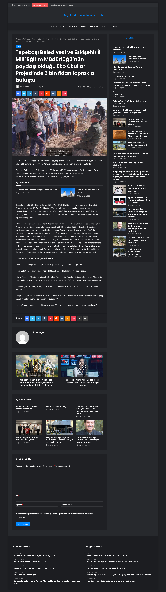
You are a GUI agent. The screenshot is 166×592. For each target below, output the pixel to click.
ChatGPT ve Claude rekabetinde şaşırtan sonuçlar (137, 188)
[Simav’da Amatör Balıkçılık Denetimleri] (119, 145)
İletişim (114, 27)
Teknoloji (93, 27)
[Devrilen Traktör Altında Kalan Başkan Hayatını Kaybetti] (119, 241)
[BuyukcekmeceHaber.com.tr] (83, 15)
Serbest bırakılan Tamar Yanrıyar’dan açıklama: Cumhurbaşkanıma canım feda (88, 410)
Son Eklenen (131, 38)
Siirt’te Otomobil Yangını (57, 406)
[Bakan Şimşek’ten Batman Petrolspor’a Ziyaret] (29, 427)
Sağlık (83, 27)
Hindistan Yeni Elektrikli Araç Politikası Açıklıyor (36, 190)
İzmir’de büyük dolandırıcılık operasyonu (134, 252)
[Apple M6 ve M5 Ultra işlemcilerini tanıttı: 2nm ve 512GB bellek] (119, 200)
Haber (63, 27)
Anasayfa (53, 27)
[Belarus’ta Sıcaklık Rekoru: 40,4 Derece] (68, 192)
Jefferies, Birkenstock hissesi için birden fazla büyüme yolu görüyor (130, 154)
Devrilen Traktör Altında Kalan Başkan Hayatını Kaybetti (138, 240)
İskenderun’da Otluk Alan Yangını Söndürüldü (67, 5)
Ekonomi (73, 27)
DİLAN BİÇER (24, 87)
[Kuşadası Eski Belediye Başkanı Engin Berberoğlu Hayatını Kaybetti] (89, 427)
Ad (17, 495)
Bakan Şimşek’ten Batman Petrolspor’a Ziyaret (27, 438)
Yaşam (104, 27)
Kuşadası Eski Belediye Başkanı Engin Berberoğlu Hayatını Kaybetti (87, 439)
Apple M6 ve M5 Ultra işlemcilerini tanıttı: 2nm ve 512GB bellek (139, 200)
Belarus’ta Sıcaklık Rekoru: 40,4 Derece (137, 57)
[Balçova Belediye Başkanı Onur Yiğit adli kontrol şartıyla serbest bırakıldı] (59, 427)
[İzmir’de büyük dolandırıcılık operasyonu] (119, 252)
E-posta (19, 505)
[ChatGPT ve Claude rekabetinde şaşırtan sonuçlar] (119, 189)
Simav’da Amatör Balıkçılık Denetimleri (137, 143)
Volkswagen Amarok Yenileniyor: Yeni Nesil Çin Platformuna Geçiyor (139, 133)
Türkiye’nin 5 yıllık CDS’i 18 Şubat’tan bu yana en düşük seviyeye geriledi (130, 111)
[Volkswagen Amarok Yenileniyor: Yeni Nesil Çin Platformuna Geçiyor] (119, 134)
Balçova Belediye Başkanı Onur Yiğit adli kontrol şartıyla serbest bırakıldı (59, 439)
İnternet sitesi (66, 505)
